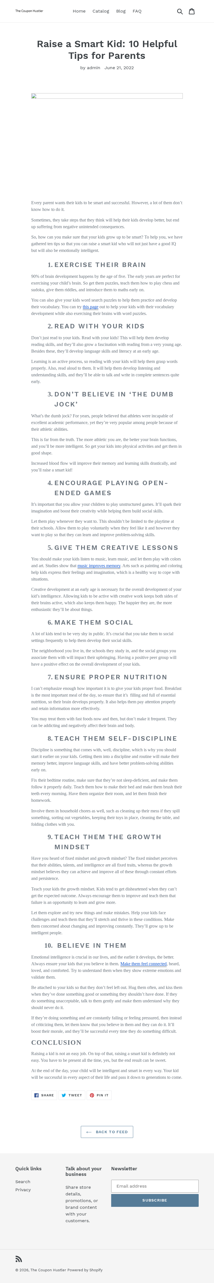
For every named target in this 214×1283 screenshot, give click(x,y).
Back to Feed (111, 1132)
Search (22, 1181)
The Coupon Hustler (48, 1270)
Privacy (23, 1189)
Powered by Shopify (85, 1270)
